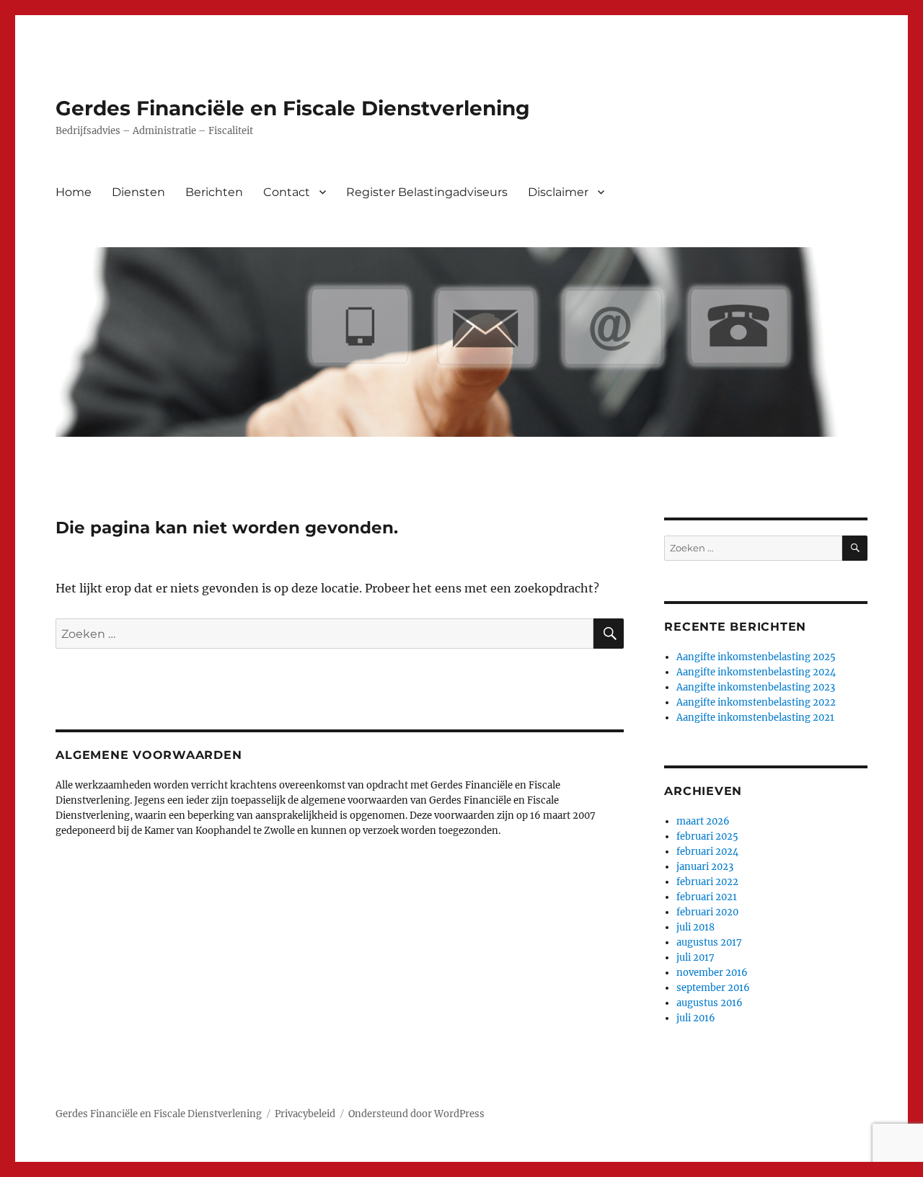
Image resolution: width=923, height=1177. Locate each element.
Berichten (214, 192)
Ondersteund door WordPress (416, 1114)
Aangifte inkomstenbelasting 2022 (756, 702)
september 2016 (713, 988)
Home (74, 192)
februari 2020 (707, 912)
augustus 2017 (709, 942)
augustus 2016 (709, 1003)
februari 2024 (707, 851)
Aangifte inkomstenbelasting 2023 (755, 687)
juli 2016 (695, 1018)
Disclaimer (558, 192)
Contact (286, 192)
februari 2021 (706, 897)
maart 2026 (703, 821)
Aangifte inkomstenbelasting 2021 (755, 717)
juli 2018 (695, 927)
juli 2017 (695, 957)
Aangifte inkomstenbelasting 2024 (756, 672)
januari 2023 (704, 867)
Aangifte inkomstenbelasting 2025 (756, 657)
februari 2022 (707, 882)
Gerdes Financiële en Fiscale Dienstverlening (293, 108)
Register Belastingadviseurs (427, 192)
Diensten (138, 192)
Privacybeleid (305, 1114)
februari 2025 (707, 836)
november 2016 (712, 973)
